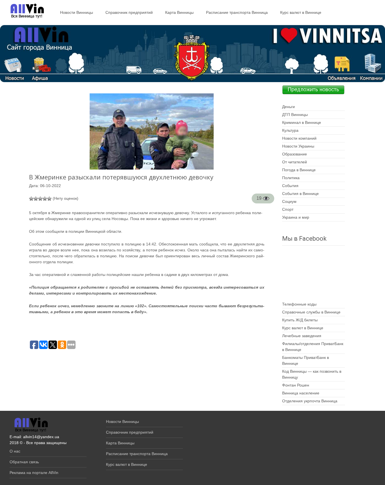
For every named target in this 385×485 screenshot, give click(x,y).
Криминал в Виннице (301, 122)
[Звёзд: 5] (49, 198)
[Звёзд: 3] (40, 198)
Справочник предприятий (129, 12)
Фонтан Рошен (295, 385)
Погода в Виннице (299, 170)
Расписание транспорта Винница (237, 12)
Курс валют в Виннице (300, 12)
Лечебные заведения (301, 335)
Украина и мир (295, 217)
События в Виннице (300, 193)
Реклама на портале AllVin (34, 472)
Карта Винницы (179, 12)
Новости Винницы (76, 12)
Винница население (300, 393)
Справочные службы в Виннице (311, 312)
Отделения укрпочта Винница (309, 401)
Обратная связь (24, 462)
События (290, 185)
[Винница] (24, 11)
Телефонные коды (299, 304)
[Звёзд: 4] (45, 198)
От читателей (294, 162)
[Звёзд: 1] (31, 198)
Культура (290, 130)
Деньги (288, 106)
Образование (294, 154)
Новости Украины (298, 146)
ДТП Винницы (295, 114)
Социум (289, 201)
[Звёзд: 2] (36, 198)
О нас (15, 451)
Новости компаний (299, 138)
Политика (291, 177)
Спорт (287, 209)
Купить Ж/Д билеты (300, 320)
